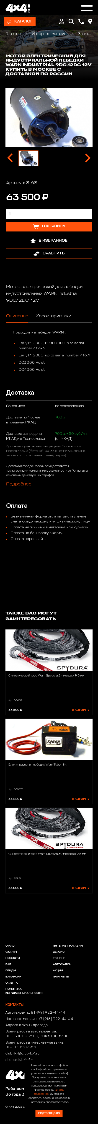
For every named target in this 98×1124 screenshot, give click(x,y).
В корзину (81, 710)
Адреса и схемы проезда (26, 1025)
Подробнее (18, 484)
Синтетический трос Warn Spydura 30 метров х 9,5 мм (47, 854)
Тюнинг (59, 958)
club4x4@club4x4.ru (22, 1053)
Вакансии (13, 976)
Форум (11, 952)
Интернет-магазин (49, 34)
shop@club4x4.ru (19, 1060)
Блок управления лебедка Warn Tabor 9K (37, 764)
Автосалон (62, 964)
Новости (12, 958)
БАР (8, 964)
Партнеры (61, 976)
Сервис (58, 952)
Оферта (11, 983)
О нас (10, 946)
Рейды (10, 970)
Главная (13, 34)
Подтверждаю (49, 1113)
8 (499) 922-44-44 (48, 1012)
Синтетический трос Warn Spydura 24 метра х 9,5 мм (46, 675)
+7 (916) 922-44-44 (56, 1019)
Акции (58, 970)
